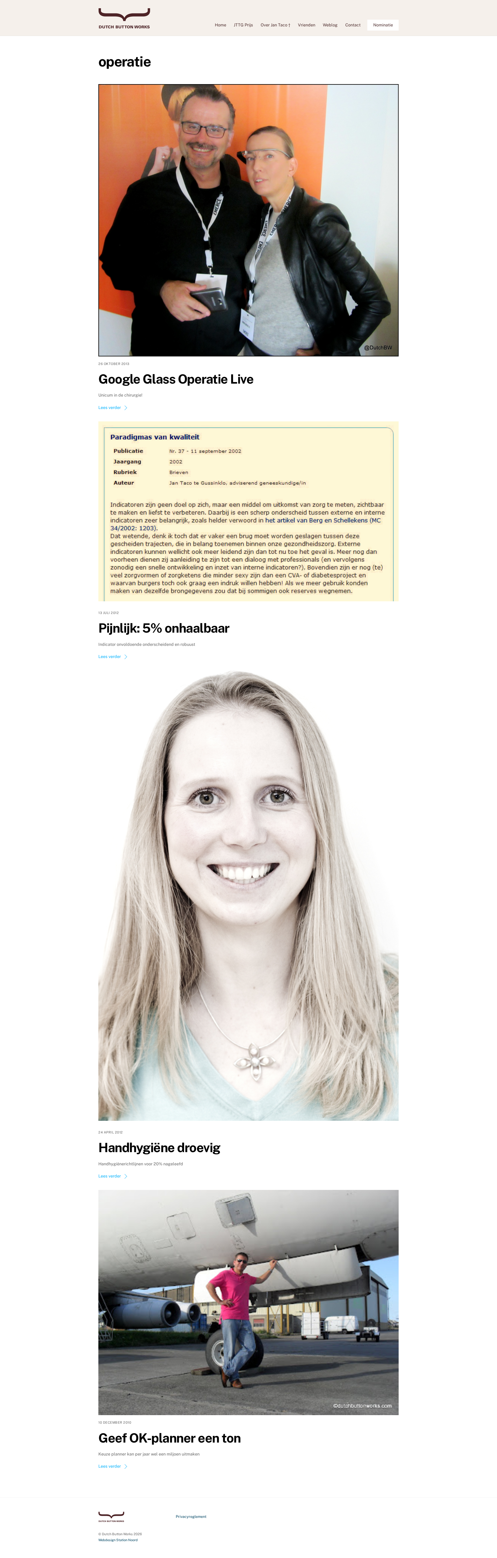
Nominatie (383, 25)
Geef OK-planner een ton (169, 1437)
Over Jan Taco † (275, 25)
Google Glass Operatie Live (175, 378)
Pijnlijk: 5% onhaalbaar (163, 627)
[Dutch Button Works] (124, 26)
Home (220, 25)
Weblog (330, 25)
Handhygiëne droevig (159, 1147)
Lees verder (109, 407)
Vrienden (306, 25)
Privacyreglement (191, 1516)
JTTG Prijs (243, 25)
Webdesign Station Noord (118, 1540)
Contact (353, 25)
